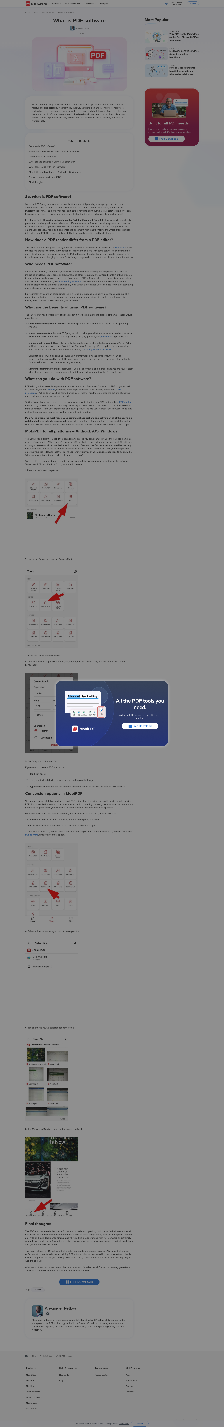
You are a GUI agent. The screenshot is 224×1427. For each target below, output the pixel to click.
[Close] (163, 684)
